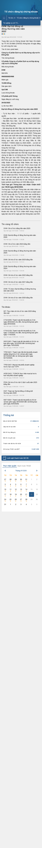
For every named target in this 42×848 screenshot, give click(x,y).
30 (21, 479)
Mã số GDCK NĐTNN (10, 421)
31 (26, 479)
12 (16, 489)
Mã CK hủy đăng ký (9, 432)
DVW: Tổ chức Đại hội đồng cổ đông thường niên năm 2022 (20, 290)
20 (21, 494)
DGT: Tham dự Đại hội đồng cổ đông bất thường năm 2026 (18, 392)
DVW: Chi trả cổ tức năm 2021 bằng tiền (18, 282)
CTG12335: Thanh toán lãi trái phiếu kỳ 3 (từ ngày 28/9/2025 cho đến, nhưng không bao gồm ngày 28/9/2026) (21, 322)
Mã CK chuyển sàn (9, 438)
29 (16, 479)
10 (5, 489)
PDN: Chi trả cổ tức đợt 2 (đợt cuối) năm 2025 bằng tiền (21, 383)
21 (26, 494)
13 (21, 489)
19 (16, 494)
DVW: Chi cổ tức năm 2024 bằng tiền (17, 244)
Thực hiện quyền (9, 466)
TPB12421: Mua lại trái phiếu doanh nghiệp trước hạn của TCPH (19, 366)
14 (26, 489)
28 (10, 479)
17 (5, 494)
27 (5, 479)
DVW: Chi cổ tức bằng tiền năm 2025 (17, 228)
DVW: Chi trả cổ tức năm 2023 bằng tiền (18, 259)
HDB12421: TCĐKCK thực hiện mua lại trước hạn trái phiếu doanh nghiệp (20, 374)
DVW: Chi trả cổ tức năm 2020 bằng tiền (18, 298)
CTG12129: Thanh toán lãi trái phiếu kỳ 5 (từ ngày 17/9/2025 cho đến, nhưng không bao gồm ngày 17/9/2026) (21, 332)
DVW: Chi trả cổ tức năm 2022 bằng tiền (18, 275)
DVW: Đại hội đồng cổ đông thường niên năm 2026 (20, 236)
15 (31, 489)
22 (31, 494)
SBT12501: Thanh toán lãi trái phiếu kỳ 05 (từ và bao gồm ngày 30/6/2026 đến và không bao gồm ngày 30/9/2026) (21, 402)
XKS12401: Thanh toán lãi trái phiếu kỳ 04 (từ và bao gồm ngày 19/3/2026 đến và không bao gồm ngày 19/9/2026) (21, 343)
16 (37, 489)
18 (10, 494)
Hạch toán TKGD (24, 466)
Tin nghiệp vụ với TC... (11, 23)
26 (16, 499)
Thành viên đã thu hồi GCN (12, 443)
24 (5, 499)
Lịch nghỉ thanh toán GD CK (18, 458)
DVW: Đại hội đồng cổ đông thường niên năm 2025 (20, 252)
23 (37, 494)
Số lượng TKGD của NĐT (11, 449)
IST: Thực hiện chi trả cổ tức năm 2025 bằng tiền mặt (20, 312)
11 (10, 489)
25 (10, 499)
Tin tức (11, 18)
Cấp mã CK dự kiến (9, 426)
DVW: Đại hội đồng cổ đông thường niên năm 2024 (20, 267)
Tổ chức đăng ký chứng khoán (28, 18)
